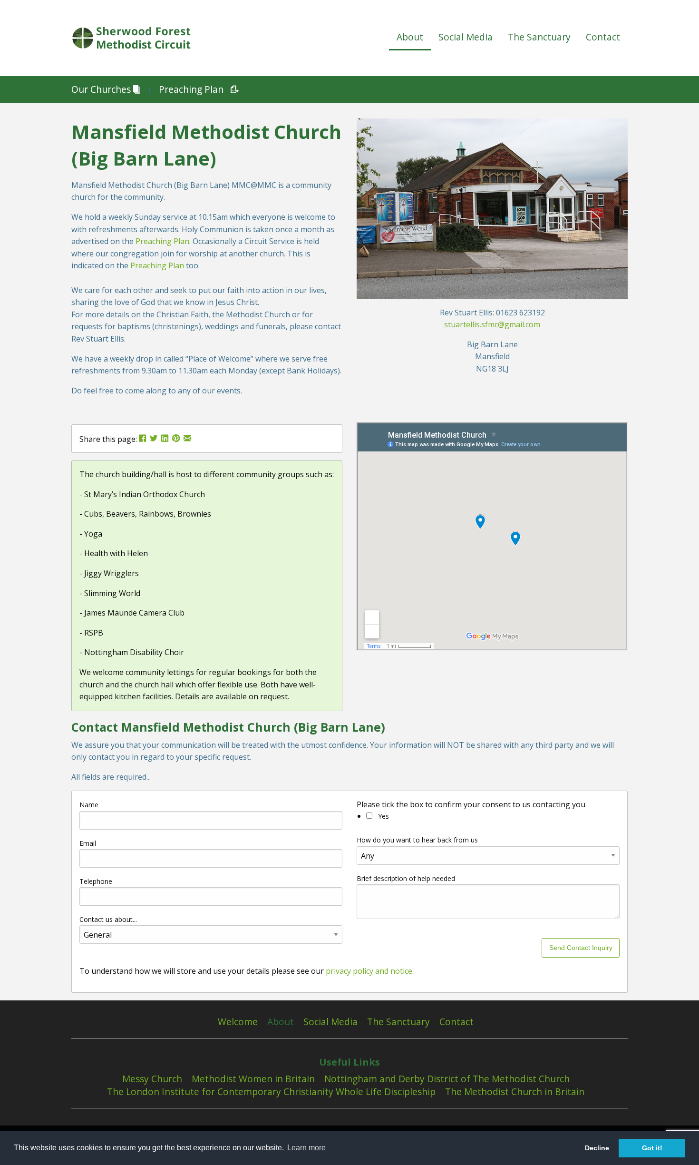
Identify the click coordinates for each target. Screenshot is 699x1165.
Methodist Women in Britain (253, 1079)
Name (88, 804)
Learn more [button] (306, 1148)
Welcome (238, 1022)
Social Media (465, 36)
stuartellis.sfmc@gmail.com (492, 324)
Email (87, 843)
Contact (603, 36)
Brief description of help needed (406, 878)
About (410, 36)
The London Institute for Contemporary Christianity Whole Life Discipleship (271, 1092)
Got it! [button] (652, 1148)
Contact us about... (108, 919)
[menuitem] (410, 38)
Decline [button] (597, 1148)
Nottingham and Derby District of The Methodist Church (447, 1079)
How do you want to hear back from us (417, 839)
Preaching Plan (191, 89)
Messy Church (152, 1079)
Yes (382, 816)
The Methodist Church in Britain (514, 1092)
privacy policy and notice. (370, 971)
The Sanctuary (539, 36)
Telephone (95, 881)
